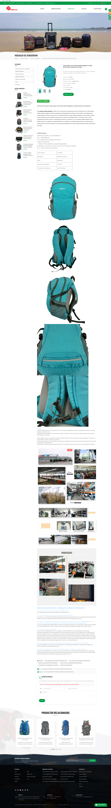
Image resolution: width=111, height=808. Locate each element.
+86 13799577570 (57, 796)
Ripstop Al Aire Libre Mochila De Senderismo (48, 663)
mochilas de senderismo (35, 58)
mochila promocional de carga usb (49, 779)
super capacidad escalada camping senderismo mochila (45, 739)
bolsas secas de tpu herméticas (22, 69)
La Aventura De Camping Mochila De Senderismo (71, 663)
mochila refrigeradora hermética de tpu (50, 774)
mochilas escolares (19, 74)
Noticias (83, 9)
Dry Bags (17, 84)
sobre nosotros (56, 9)
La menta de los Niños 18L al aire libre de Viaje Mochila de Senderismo (57, 669)
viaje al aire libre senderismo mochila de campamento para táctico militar (65, 739)
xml (27, 779)
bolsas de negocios (19, 76)
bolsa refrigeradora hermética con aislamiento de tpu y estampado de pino (27, 111)
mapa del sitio (29, 774)
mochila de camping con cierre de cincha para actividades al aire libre (86, 739)
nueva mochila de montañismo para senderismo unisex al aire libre (28, 154)
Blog (28, 771)
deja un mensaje (101, 805)
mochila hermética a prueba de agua (68, 774)
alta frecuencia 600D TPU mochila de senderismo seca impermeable (58, 672)
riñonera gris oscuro (64, 779)
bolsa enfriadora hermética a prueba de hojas (51, 781)
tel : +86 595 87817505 (10, 3)
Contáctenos (97, 9)
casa (16, 771)
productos (71, 9)
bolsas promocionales (20, 79)
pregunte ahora (68, 94)
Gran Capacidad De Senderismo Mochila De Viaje (56, 660)
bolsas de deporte (24, 58)
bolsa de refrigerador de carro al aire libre (69, 771)
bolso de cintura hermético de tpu (67, 776)
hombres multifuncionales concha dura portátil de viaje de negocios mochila (27, 94)
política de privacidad (31, 776)
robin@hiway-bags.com (88, 796)
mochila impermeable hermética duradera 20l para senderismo (28, 146)
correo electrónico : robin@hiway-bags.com (45, 3)
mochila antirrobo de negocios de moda (50, 771)
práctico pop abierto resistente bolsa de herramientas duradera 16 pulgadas (28, 128)
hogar (42, 9)
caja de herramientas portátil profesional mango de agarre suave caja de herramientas (28, 137)
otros (16, 82)
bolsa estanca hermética (47, 776)
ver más (25, 97)
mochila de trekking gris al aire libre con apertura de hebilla (25, 739)
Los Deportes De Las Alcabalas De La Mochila (48, 665)
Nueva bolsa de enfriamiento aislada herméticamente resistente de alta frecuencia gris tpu (27, 103)
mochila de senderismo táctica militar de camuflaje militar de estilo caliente (27, 120)
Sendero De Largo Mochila (66, 665)
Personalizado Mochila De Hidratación (68, 781)
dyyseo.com (55, 804)
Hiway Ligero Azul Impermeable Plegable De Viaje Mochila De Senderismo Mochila (62, 684)
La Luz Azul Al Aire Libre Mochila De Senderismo (79, 660)
